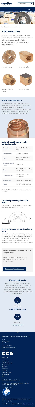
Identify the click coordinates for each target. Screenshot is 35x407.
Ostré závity (4, 366)
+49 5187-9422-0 (17, 309)
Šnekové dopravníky (6, 372)
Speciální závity (5, 361)
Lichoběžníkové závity (7, 363)
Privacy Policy (9, 401)
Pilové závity (5, 368)
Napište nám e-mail (17, 325)
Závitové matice (5, 374)
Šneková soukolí (5, 364)
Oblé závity (4, 370)
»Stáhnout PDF (6, 223)
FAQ (3, 376)
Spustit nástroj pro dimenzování (14, 269)
